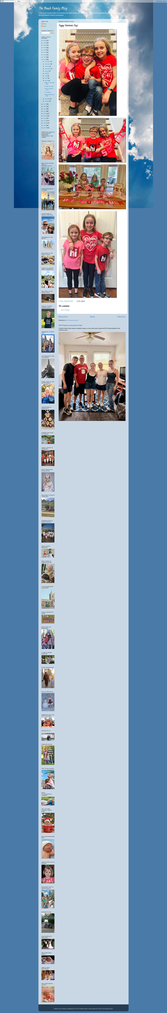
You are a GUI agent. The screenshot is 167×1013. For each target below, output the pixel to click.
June (46, 75)
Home (92, 317)
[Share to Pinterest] (84, 301)
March (47, 80)
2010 (44, 120)
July (46, 73)
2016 (44, 106)
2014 (44, 111)
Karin (44, 26)
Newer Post (63, 317)
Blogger (110, 1008)
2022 (44, 50)
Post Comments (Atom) (72, 320)
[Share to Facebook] (82, 301)
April (46, 78)
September (48, 68)
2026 (44, 40)
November (48, 64)
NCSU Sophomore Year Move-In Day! (70, 325)
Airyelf (100, 1008)
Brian (44, 23)
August (47, 71)
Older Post (121, 317)
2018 (44, 59)
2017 (44, 104)
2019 (44, 57)
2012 (44, 116)
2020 (44, 54)
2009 (44, 123)
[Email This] (77, 301)
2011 (44, 118)
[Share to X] (81, 301)
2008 (44, 125)
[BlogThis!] (79, 301)
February (47, 99)
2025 (44, 43)
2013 (44, 113)
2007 (44, 127)
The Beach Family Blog (52, 8)
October (47, 66)
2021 (44, 52)
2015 (44, 109)
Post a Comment (65, 310)
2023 (44, 47)
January (47, 101)
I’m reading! (47, 92)
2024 (44, 45)
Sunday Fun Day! (49, 86)
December (48, 61)
